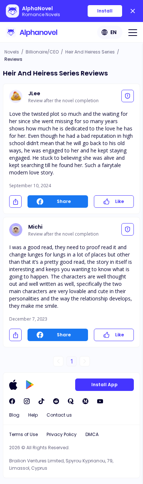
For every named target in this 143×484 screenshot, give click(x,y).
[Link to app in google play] (30, 384)
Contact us (59, 415)
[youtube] (100, 401)
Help (33, 415)
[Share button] (15, 201)
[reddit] (56, 401)
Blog (14, 415)
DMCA (92, 434)
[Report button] (127, 96)
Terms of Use (23, 434)
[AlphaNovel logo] (31, 32)
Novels (11, 52)
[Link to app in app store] (13, 385)
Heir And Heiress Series (90, 52)
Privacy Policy (62, 434)
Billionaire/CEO (42, 52)
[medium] (85, 401)
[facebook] (12, 401)
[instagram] (27, 401)
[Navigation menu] (132, 32)
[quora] (71, 401)
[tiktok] (41, 401)
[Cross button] (132, 11)
